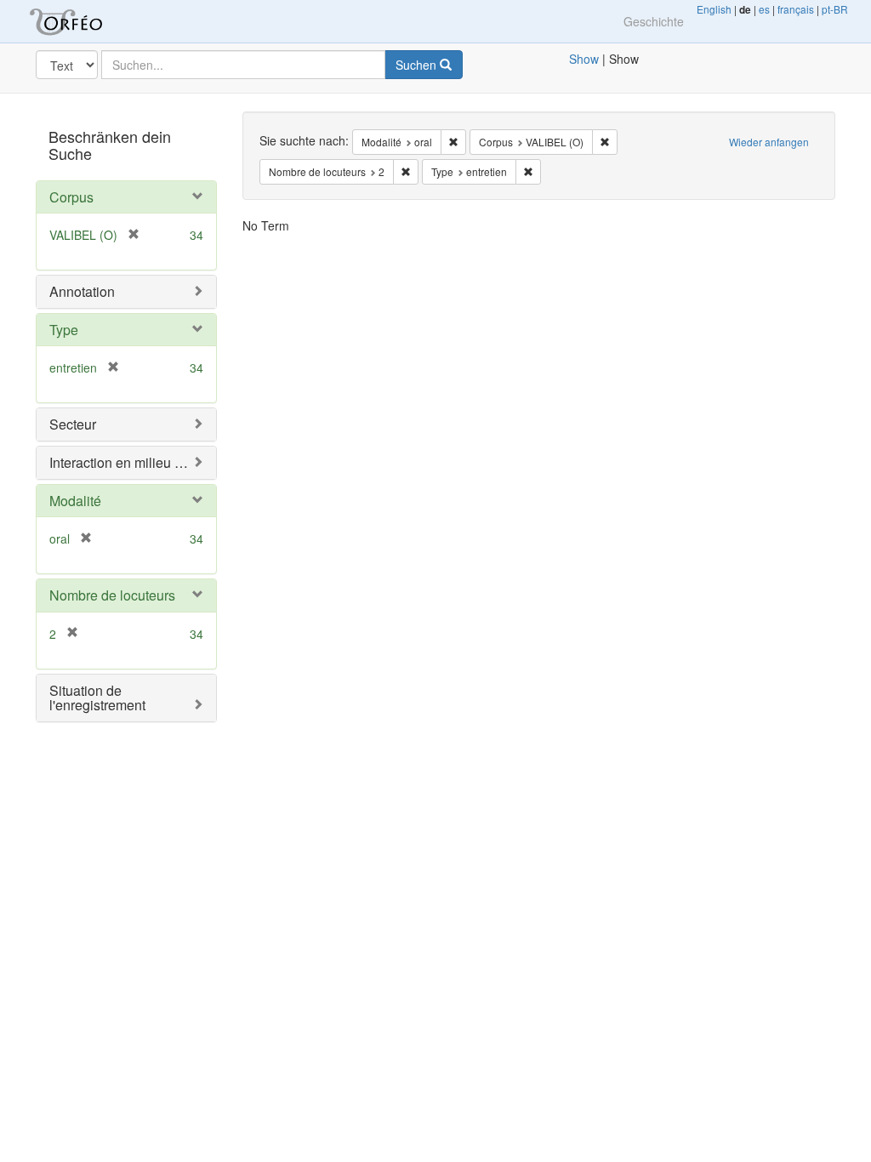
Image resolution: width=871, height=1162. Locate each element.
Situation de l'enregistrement (97, 698)
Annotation (82, 291)
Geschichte (653, 21)
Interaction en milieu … (118, 462)
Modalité (75, 500)
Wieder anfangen (769, 141)
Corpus (71, 197)
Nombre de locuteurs (112, 595)
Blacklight (87, 21)
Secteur (72, 424)
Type (63, 329)
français (795, 9)
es (764, 9)
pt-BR (835, 9)
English (714, 9)
